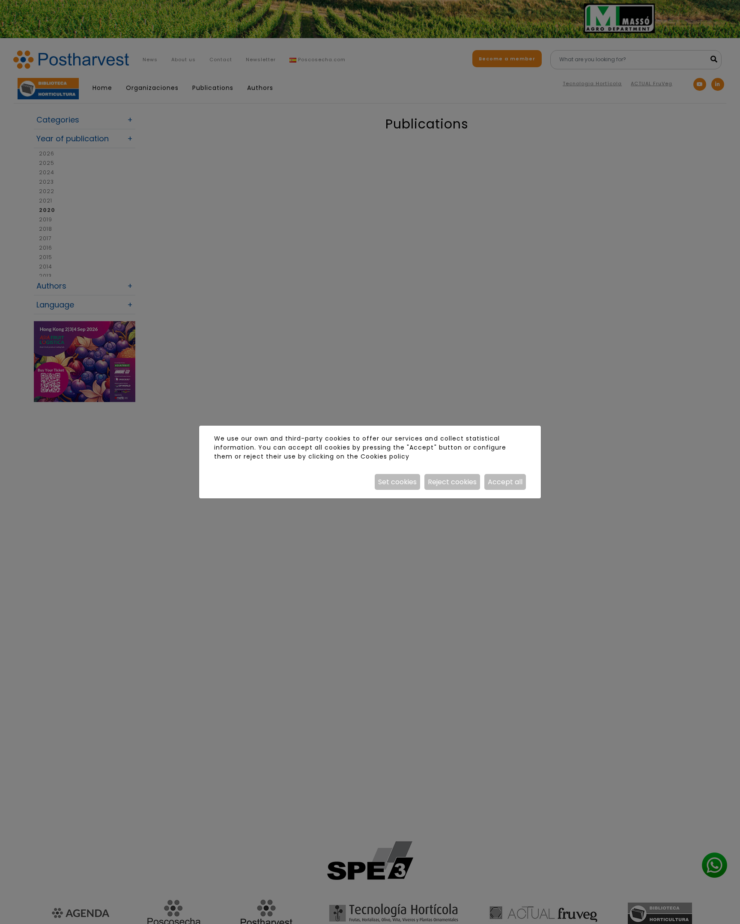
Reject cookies (452, 482)
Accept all (505, 482)
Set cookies (397, 482)
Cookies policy (385, 456)
